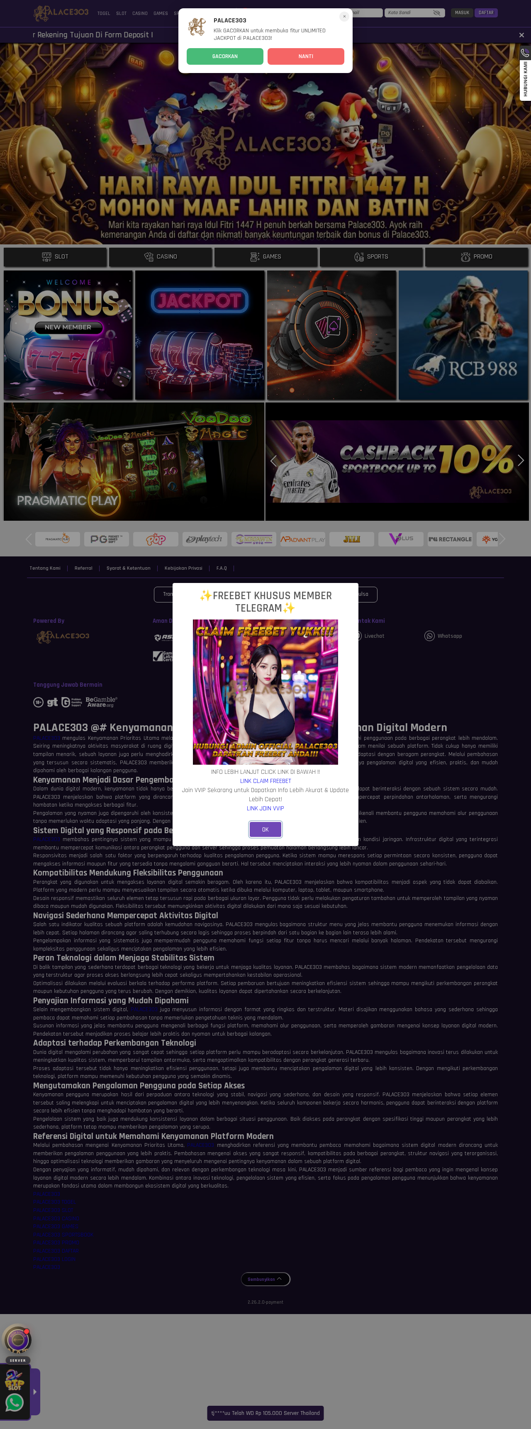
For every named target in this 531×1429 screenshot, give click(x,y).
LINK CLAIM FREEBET (265, 781)
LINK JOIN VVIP (265, 808)
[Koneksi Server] (18, 1340)
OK (265, 830)
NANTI (306, 56)
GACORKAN (225, 56)
